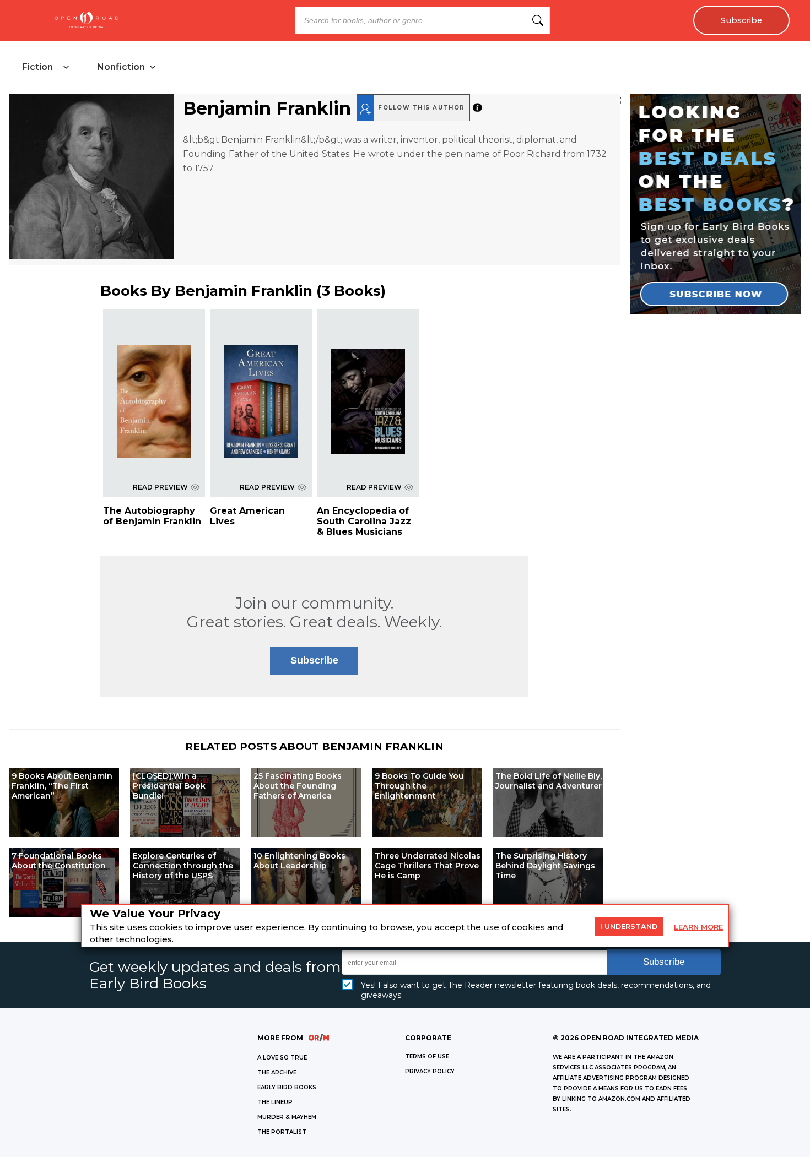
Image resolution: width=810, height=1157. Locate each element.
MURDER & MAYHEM (286, 1117)
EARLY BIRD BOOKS (286, 1087)
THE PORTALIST (281, 1132)
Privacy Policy (430, 1071)
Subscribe (741, 20)
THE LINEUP (275, 1102)
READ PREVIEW (160, 487)
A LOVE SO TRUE (282, 1057)
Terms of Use (427, 1056)
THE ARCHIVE (276, 1072)
